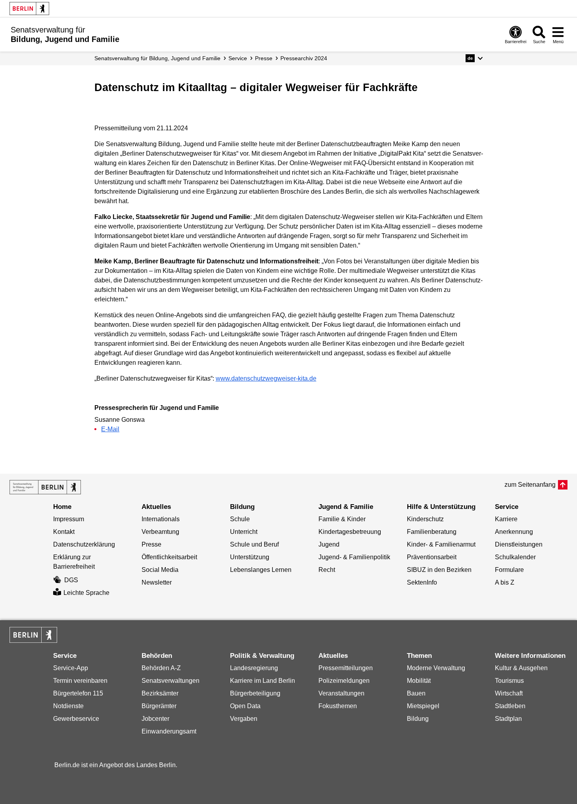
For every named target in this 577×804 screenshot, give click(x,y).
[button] (474, 58)
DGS (71, 580)
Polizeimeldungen (344, 680)
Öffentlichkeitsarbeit (169, 557)
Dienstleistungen (518, 544)
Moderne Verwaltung (436, 668)
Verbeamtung (160, 531)
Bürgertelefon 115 (78, 693)
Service (237, 58)
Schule (240, 519)
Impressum (68, 519)
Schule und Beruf (254, 544)
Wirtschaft (509, 693)
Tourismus (509, 680)
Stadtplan (508, 718)
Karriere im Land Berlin (262, 680)
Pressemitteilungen (345, 668)
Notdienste (68, 706)
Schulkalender (515, 557)
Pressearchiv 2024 (303, 58)
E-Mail (110, 429)
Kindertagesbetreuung (349, 531)
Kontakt (64, 531)
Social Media (160, 569)
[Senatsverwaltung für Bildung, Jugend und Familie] (45, 487)
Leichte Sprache (86, 592)
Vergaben (243, 718)
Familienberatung (431, 531)
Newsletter (157, 582)
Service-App (70, 668)
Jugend (328, 544)
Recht (326, 569)
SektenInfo (422, 582)
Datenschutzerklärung (84, 544)
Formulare (509, 569)
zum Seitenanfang (530, 484)
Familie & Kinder (342, 519)
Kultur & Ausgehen (521, 668)
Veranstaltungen (341, 693)
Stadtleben (510, 706)
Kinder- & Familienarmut (441, 544)
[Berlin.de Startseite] (29, 8)
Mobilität (419, 680)
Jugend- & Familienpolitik (354, 557)
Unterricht (243, 531)
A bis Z (504, 582)
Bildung (418, 718)
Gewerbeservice (76, 718)
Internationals (161, 519)
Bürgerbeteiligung (255, 693)
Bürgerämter (159, 706)
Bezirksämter (160, 693)
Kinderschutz (425, 519)
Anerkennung (514, 531)
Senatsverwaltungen (170, 680)
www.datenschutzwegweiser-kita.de (266, 378)
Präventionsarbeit (431, 557)
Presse (263, 58)
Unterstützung (249, 557)
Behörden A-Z (161, 668)
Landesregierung (254, 668)
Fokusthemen (337, 706)
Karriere (506, 519)
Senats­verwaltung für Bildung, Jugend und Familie (157, 58)
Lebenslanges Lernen (260, 569)
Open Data (245, 706)
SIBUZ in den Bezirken (439, 569)
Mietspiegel (423, 706)
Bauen (416, 693)
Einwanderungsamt (169, 731)
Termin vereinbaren (80, 680)
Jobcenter (155, 718)
